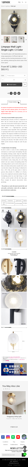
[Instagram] (8, 437)
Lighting (7, 6)
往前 (3, 389)
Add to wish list (25, 84)
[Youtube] (18, 437)
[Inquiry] (24, 450)
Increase (25, 80)
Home (2, 6)
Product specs (10, 75)
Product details (12, 102)
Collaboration (14, 444)
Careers (5, 444)
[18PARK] (5, 2)
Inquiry (22, 442)
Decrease (2, 80)
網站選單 (25, 2)
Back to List (15, 427)
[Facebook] (3, 437)
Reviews (22, 444)
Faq (14, 442)
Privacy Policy (17, 465)
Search (23, 2)
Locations (5, 442)
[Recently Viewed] (24, 447)
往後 (9, 389)
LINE (15, 93)
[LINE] (13, 437)
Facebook (11, 93)
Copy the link (18, 93)
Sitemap (10, 465)
